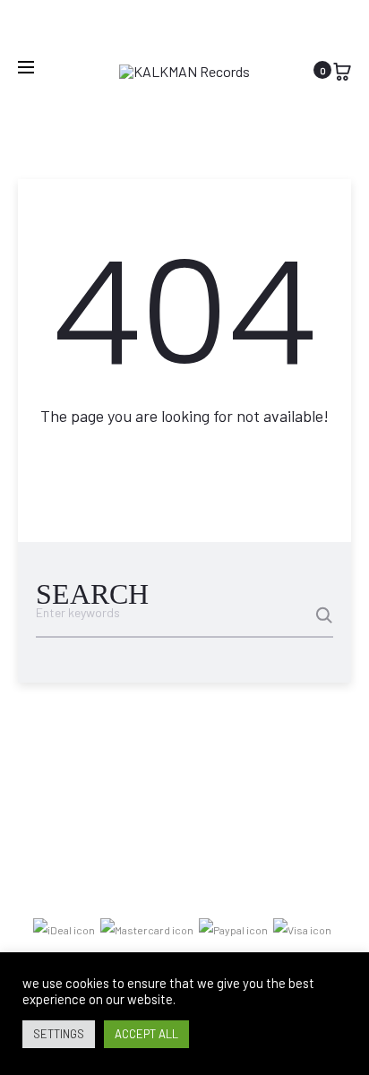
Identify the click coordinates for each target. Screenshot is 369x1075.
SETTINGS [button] (58, 1034)
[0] (342, 69)
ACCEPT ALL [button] (146, 1034)
